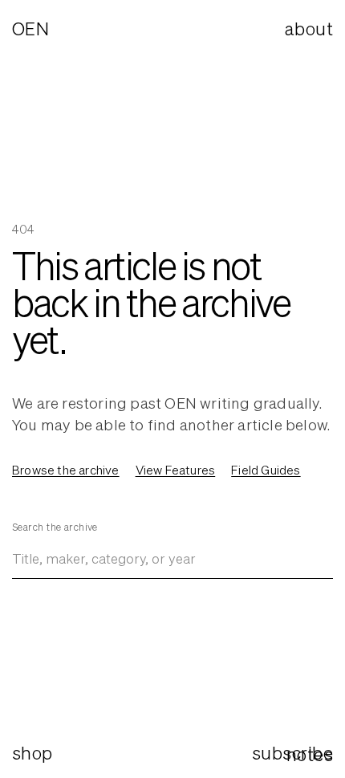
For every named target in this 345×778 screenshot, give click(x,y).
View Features (176, 470)
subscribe (292, 752)
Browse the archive (66, 470)
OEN (30, 29)
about (309, 28)
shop (32, 752)
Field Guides (265, 470)
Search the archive (55, 527)
